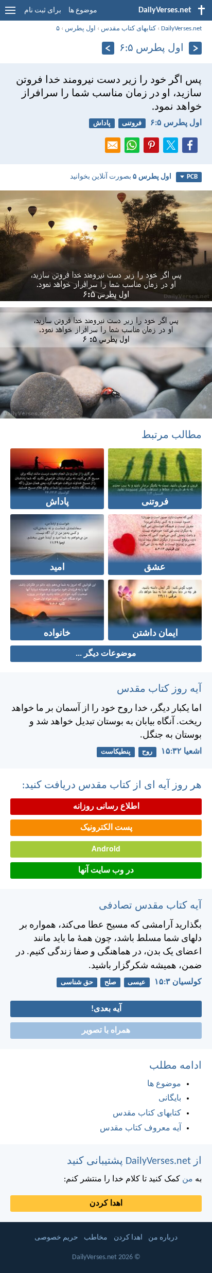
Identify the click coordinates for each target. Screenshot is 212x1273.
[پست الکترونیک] (115, 148)
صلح (110, 982)
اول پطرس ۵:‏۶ (176, 123)
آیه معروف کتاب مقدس (140, 1128)
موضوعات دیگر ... (106, 654)
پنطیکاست (116, 751)
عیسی (137, 982)
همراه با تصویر (106, 1030)
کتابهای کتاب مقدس (128, 28)
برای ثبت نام (42, 10)
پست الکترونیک (106, 828)
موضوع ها (82, 10)
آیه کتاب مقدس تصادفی (150, 906)
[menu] (10, 14)
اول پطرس (80, 28)
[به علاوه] (108, 48)
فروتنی (132, 123)
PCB (192, 176)
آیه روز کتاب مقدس (159, 689)
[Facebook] (192, 148)
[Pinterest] (153, 148)
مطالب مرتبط (172, 435)
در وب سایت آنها (106, 870)
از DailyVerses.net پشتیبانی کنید (134, 1161)
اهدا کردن (106, 1203)
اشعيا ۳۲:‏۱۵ (181, 751)
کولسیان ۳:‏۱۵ (178, 982)
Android (106, 849)
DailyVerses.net (181, 28)
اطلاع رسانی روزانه (106, 807)
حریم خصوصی (56, 1238)
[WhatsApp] (134, 145)
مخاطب (96, 1238)
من (187, 1179)
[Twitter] (173, 148)
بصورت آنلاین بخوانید (120, 177)
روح (147, 751)
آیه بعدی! (106, 1009)
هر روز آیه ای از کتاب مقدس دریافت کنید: (112, 785)
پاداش (102, 123)
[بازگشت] (195, 48)
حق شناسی (77, 982)
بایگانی (169, 1098)
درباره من (163, 1238)
